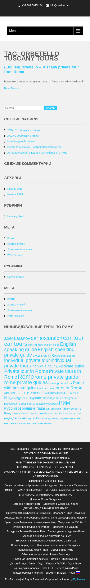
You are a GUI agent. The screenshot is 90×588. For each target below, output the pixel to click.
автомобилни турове (48, 413)
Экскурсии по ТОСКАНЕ (72, 522)
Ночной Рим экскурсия (64, 559)
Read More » (11, 88)
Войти (11, 238)
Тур (48, 408)
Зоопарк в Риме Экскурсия (69, 513)
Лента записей (16, 243)
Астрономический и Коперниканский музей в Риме (37, 152)
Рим (64, 402)
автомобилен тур (22, 413)
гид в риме (17, 418)
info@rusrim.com (59, 5)
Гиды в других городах (26, 568)
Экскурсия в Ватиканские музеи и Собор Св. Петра (45, 540)
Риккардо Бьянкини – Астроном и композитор (34, 147)
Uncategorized (15, 216)
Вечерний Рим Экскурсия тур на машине (45, 458)
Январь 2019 (15, 188)
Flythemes (79, 579)
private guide (73, 366)
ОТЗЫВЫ (47, 568)
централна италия (41, 423)
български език (72, 413)
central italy (35, 344)
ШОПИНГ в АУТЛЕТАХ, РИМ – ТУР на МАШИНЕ (45, 467)
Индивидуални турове (22, 398)
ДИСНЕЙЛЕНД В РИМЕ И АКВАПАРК (45, 508)
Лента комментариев (19, 249)
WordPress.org (15, 255)
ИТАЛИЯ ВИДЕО (56, 572)
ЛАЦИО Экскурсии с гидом (23, 135)
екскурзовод (51, 418)
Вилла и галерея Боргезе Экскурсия (58, 545)
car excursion (46, 338)
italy (58, 366)
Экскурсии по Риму (62, 549)
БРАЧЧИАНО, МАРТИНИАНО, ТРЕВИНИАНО (45, 494)
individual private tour (27, 360)
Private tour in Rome (26, 371)
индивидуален (70, 418)
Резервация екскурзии (17, 403)
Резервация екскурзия (44, 403)
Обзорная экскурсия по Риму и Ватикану (46, 554)
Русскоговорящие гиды (24, 408)
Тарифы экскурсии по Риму (27, 572)
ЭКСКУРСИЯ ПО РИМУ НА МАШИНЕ (45, 453)
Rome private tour (60, 383)
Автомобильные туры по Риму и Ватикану (57, 448)
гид (6, 418)
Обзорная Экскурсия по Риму (30, 559)
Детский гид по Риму (22, 563)
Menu (13, 31)
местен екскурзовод (17, 423)
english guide (51, 344)
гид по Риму (34, 418)
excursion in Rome (46, 355)
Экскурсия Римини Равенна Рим (26, 531)
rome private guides (26, 382)
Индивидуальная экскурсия (59, 398)
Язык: (72, 572)
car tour (73, 337)
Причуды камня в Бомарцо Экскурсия (28, 513)
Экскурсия (56, 408)
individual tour (43, 366)
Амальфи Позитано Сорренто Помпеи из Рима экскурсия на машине (45, 517)
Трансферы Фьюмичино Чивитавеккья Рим (30, 522)
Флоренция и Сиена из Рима (45, 480)
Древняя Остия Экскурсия (45, 499)
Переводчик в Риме (66, 568)
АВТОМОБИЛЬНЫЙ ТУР (63, 393)
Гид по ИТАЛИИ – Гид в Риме (63, 563)
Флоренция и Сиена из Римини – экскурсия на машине (45, 526)
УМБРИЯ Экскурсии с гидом (23, 130)
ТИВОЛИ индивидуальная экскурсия (65, 490)
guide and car (68, 356)
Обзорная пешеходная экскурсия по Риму (46, 536)
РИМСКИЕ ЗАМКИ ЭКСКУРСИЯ (23, 490)
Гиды (40, 563)
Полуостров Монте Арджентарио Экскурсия (30, 485)
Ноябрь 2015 (15, 194)
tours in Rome (68, 387)
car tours (15, 343)
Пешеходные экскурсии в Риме (66, 531)
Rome (26, 376)
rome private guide (56, 377)
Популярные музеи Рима (33, 549)
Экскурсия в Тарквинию (73, 485)
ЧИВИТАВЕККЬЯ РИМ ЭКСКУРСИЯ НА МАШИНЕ (45, 462)
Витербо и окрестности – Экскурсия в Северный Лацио (45, 503)
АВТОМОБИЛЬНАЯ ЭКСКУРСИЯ (26, 393)
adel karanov (17, 338)
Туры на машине (19, 448)
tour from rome (45, 388)
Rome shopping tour (22, 545)
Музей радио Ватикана (21, 141)
